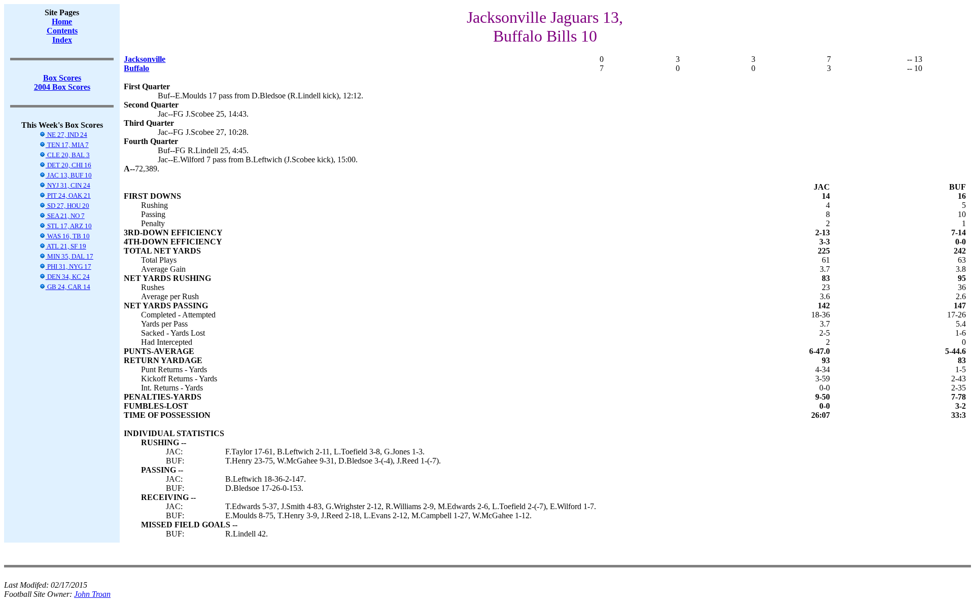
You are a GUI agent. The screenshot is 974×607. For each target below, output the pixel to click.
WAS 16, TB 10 (68, 236)
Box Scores (62, 78)
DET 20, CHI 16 (68, 165)
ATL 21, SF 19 (66, 246)
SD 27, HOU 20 (67, 205)
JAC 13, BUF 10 (69, 175)
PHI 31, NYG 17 (68, 266)
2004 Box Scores (62, 87)
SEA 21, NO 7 (65, 216)
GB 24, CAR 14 (68, 287)
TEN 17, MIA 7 (67, 145)
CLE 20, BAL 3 (68, 155)
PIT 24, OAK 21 (68, 195)
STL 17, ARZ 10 (69, 226)
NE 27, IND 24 (66, 134)
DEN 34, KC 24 (68, 276)
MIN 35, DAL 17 (69, 256)
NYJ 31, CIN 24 (68, 185)
